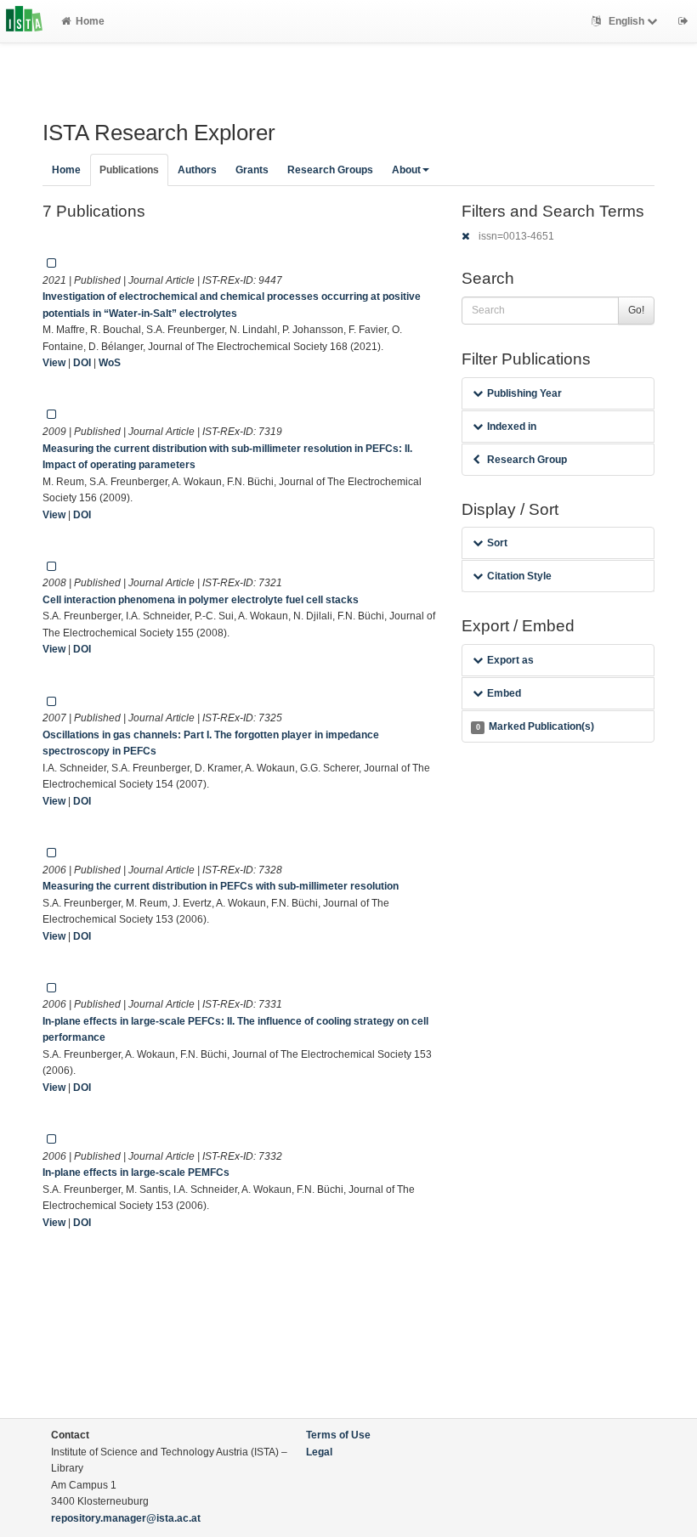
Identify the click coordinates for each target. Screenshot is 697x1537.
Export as (510, 660)
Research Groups (330, 170)
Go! (636, 310)
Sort (497, 543)
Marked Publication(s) (535, 726)
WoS (110, 363)
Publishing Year (524, 393)
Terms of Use (338, 1435)
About (406, 170)
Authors (197, 170)
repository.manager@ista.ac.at (126, 1518)
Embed (504, 693)
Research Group (527, 460)
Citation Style (519, 576)
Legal (319, 1452)
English (626, 21)
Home (90, 21)
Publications (129, 170)
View (53, 363)
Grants (252, 170)
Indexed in (511, 426)
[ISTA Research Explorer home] (24, 21)
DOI (82, 363)
